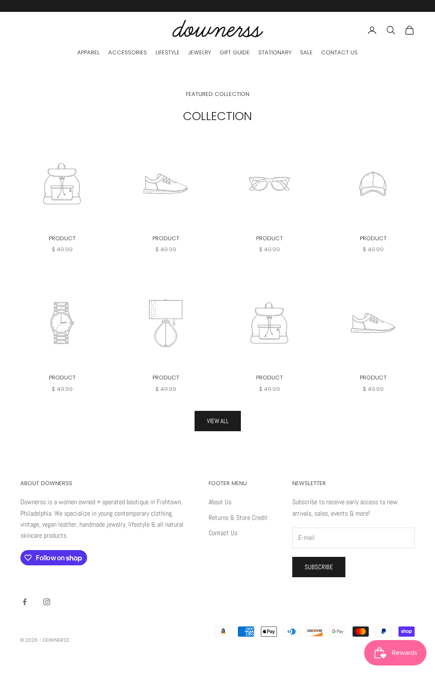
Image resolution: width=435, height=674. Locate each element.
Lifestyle (167, 52)
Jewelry (199, 52)
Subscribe (319, 567)
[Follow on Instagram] (46, 602)
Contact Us (339, 52)
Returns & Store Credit (238, 517)
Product (62, 238)
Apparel (88, 52)
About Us (220, 501)
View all (218, 421)
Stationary (274, 52)
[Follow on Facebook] (24, 602)
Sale (306, 52)
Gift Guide (235, 52)
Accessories (127, 52)
